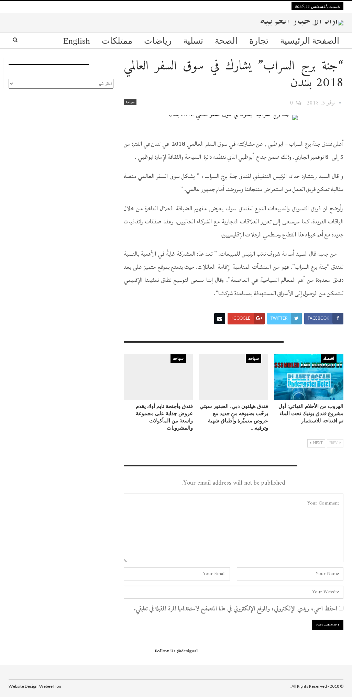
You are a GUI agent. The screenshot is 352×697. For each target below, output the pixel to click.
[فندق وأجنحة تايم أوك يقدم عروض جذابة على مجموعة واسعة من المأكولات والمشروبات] (158, 377)
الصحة (226, 40)
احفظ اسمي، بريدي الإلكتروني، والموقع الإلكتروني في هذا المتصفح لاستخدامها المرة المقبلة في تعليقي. (235, 609)
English (76, 40)
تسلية (193, 40)
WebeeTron (50, 686)
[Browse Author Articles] (340, 103)
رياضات (158, 40)
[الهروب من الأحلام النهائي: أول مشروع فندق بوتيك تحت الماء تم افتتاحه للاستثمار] (308, 377)
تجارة (258, 40)
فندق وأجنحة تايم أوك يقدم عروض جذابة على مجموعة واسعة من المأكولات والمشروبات (164, 416)
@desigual (187, 650)
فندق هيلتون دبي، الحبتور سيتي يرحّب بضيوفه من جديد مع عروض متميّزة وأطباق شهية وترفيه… (234, 416)
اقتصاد (328, 358)
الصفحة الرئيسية (309, 40)
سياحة (130, 102)
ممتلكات (117, 40)
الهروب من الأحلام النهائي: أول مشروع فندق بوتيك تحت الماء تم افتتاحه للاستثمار (310, 413)
